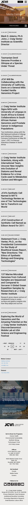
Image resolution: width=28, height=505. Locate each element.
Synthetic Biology (14, 440)
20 (9, 346)
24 (24, 346)
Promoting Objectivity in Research (14, 498)
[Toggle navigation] (26, 2)
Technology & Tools (14, 442)
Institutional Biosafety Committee (14, 496)
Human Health (14, 436)
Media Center (14, 473)
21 (13, 346)
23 (20, 346)
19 (5, 346)
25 (8, 349)
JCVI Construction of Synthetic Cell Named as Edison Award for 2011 (13, 223)
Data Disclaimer (20, 494)
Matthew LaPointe (5, 361)
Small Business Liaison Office (14, 500)
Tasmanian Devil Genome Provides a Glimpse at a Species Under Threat (11, 61)
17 (21, 343)
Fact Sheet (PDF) (5, 372)
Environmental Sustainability (14, 438)
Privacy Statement (8, 494)
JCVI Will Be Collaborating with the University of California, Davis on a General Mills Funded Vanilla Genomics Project (13, 86)
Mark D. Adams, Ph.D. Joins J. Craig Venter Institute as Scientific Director (12, 40)
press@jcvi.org (4, 365)
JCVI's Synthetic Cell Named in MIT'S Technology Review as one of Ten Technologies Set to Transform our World (13, 200)
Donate (20, 1)
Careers (14, 475)
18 (25, 343)
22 (17, 346)
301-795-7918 (4, 363)
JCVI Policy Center (14, 444)
